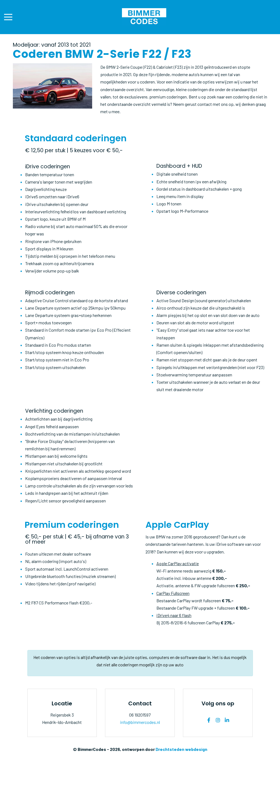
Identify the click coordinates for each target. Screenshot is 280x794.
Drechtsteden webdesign (181, 749)
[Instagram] (217, 720)
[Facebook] (208, 720)
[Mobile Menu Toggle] (8, 17)
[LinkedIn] (226, 720)
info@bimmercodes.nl (140, 722)
